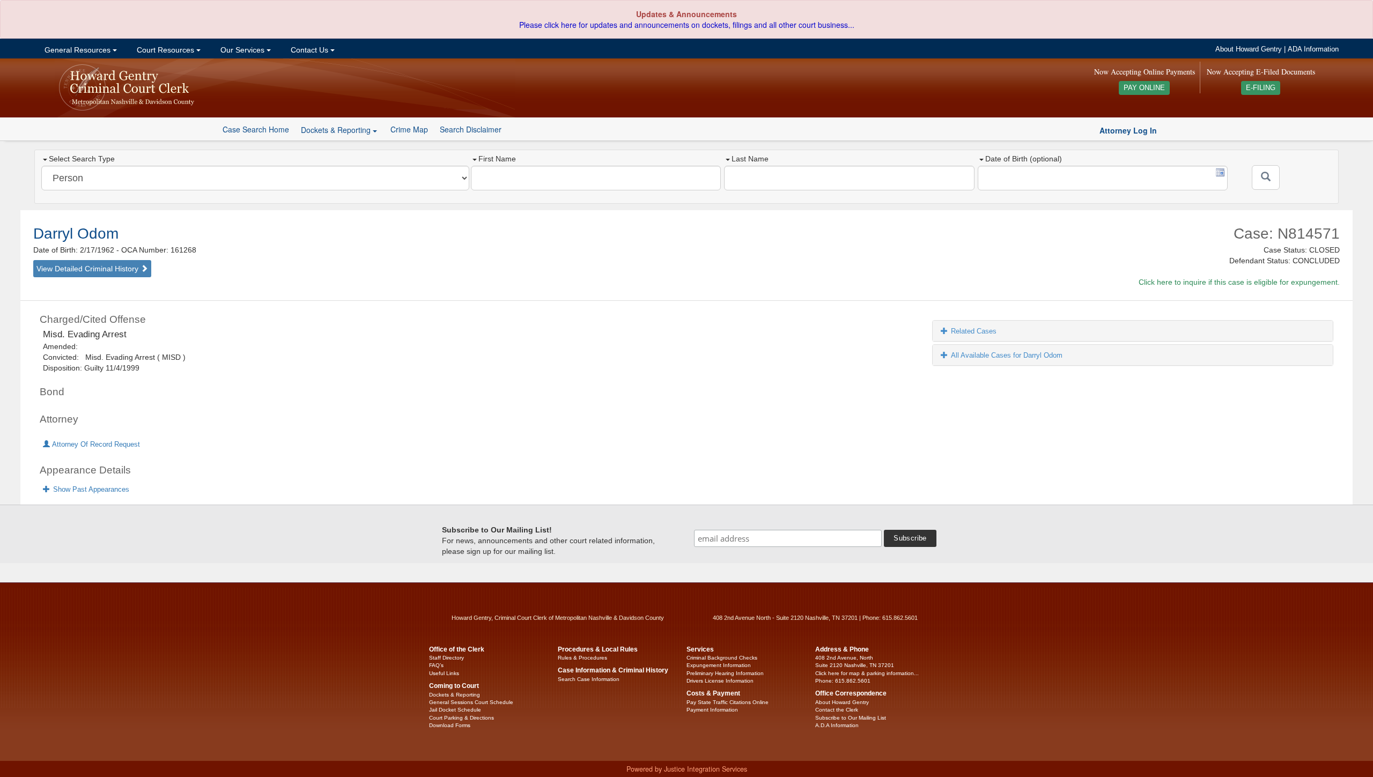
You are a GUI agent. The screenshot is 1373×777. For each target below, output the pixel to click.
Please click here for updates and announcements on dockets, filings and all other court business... (686, 24)
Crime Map (409, 129)
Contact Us (309, 50)
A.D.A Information (837, 725)
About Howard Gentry (1248, 49)
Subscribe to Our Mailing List (850, 718)
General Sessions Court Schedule (471, 702)
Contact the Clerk (836, 710)
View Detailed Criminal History (88, 268)
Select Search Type (82, 158)
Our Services (242, 50)
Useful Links (444, 673)
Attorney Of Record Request (95, 444)
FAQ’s (436, 665)
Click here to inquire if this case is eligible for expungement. (1239, 282)
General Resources (77, 50)
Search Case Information (588, 679)
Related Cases (973, 331)
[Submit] (1266, 177)
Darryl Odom (76, 233)
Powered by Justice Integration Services (686, 769)
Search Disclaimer (470, 129)
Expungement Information (718, 665)
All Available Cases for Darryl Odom (1006, 355)
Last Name (750, 158)
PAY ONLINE (1144, 88)
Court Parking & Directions (461, 718)
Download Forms (449, 725)
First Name (497, 158)
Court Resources (165, 50)
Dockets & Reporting (454, 695)
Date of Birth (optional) (1023, 158)
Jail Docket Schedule (455, 710)
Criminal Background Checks (721, 658)
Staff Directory (446, 658)
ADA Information (1313, 49)
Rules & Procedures (582, 658)
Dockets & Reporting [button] (337, 129)
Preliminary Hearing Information (725, 673)
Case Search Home (256, 129)
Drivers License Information (720, 681)
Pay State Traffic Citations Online (727, 702)
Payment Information (712, 710)
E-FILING (1260, 88)
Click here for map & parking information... (867, 673)
